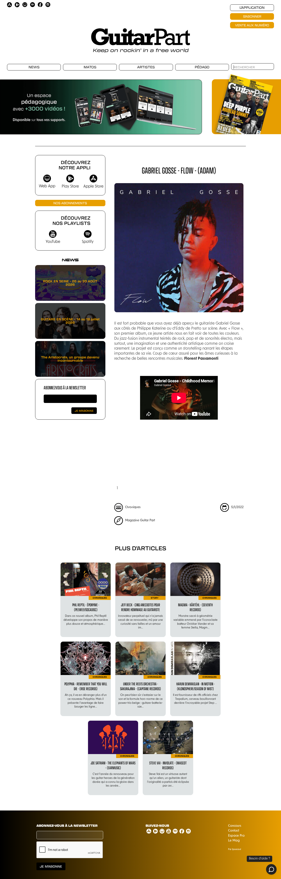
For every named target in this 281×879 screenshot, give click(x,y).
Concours (234, 826)
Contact (233, 830)
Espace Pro (236, 835)
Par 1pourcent (234, 849)
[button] (9, 104)
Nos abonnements (70, 203)
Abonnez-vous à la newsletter (65, 387)
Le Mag (234, 840)
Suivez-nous (157, 826)
